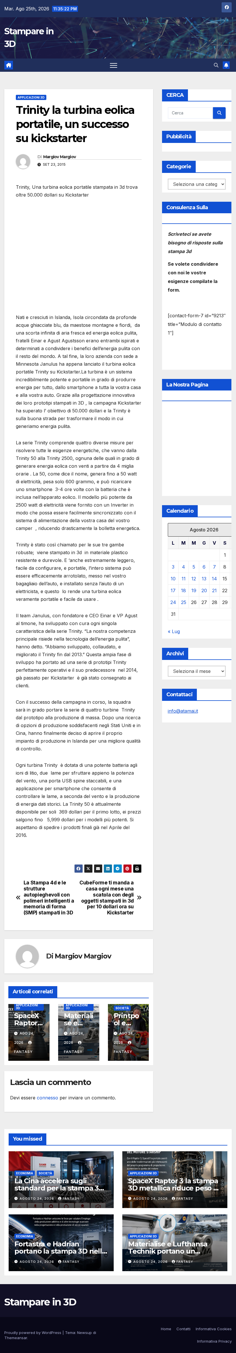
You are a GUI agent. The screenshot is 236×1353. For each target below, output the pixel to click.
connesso (47, 1098)
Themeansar (15, 1337)
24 (173, 602)
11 (184, 579)
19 (193, 590)
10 (173, 579)
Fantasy (71, 1199)
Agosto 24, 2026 (37, 1199)
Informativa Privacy (214, 1341)
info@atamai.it (183, 711)
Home (166, 1328)
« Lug (174, 631)
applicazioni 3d (31, 97)
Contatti (183, 1328)
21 (214, 590)
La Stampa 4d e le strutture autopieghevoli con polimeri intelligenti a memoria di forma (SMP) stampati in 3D (49, 898)
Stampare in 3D (40, 1302)
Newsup (84, 1332)
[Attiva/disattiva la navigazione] (113, 65)
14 (214, 579)
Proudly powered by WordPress (33, 1332)
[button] (216, 65)
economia (24, 1173)
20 (204, 590)
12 (193, 579)
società (122, 1008)
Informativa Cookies (214, 1328)
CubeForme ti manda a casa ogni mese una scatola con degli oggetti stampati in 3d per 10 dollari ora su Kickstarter (106, 898)
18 (183, 590)
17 (173, 590)
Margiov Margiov (59, 156)
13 (204, 579)
